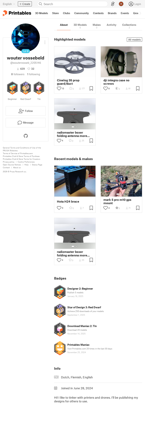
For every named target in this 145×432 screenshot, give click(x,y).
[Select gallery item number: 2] (76, 127)
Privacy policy (8, 162)
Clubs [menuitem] (66, 13)
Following (33, 74)
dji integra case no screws (116, 82)
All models (134, 39)
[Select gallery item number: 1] (72, 127)
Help (26, 164)
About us (17, 167)
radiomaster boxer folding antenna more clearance (72, 134)
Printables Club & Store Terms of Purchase (21, 156)
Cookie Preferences (26, 162)
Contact (6, 167)
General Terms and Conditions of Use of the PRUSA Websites (22, 149)
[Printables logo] (17, 13)
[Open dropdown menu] (44, 40)
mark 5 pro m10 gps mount (117, 201)
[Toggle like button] (59, 88)
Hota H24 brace (68, 201)
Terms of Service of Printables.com (18, 153)
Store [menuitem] (55, 13)
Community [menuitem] (81, 13)
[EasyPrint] (112, 4)
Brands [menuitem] (112, 13)
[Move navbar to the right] (140, 13)
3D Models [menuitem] (41, 13)
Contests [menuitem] (98, 13)
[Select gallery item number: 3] (124, 194)
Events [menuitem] (125, 13)
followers (17, 74)
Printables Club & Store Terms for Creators (21, 159)
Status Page (37, 164)
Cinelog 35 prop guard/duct (68, 82)
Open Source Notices (12, 164)
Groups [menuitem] (137, 13)
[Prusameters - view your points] (121, 4)
